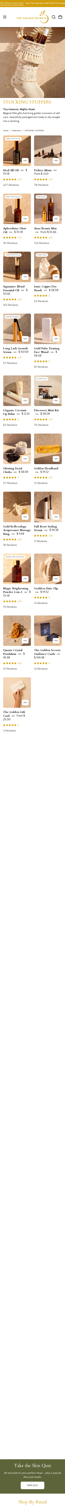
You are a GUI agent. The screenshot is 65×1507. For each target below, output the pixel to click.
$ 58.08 (53, 290)
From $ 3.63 (41, 173)
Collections (16, 130)
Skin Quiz (32, 1485)
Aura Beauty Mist (45, 228)
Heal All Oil (11, 170)
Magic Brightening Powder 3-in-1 (15, 590)
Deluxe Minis (43, 170)
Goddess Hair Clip (46, 588)
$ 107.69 (23, 352)
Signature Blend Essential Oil (14, 288)
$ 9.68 (20, 533)
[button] (53, 17)
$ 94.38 (53, 530)
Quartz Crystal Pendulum (12, 652)
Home (6, 130)
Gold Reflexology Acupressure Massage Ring (17, 530)
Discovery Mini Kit (46, 410)
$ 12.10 (26, 413)
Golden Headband (46, 468)
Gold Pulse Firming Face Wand (46, 350)
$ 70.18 (18, 232)
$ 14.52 (44, 472)
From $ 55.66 (48, 232)
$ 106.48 (39, 657)
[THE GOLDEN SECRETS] (33, 17)
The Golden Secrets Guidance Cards (47, 652)
